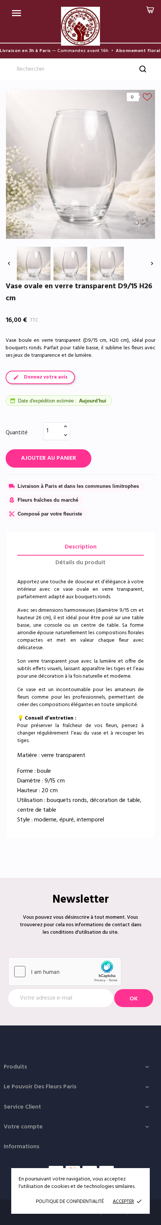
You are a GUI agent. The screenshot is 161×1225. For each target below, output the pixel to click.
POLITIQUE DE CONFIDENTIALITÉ (70, 1202)
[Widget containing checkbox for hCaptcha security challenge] (64, 971)
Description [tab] (81, 547)
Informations (21, 1147)
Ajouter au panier (48, 458)
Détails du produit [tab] (80, 563)
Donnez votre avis (45, 377)
